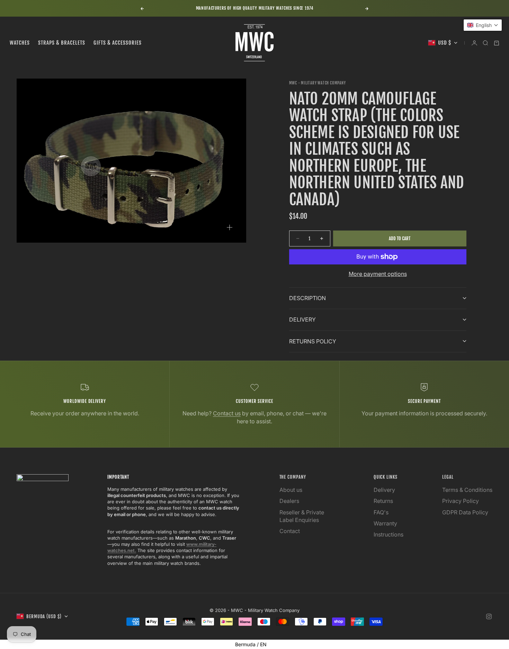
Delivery (384, 489)
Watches (20, 42)
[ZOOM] (229, 227)
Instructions (388, 534)
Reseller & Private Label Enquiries (301, 516)
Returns (383, 500)
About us (290, 489)
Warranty (385, 523)
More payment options (378, 273)
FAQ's (381, 512)
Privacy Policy (460, 500)
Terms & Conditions (467, 489)
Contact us (227, 413)
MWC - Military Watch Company (317, 83)
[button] (483, 25)
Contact (289, 531)
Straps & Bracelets (61, 42)
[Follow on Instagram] (488, 616)
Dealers (289, 500)
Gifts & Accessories (117, 42)
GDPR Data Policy (465, 512)
